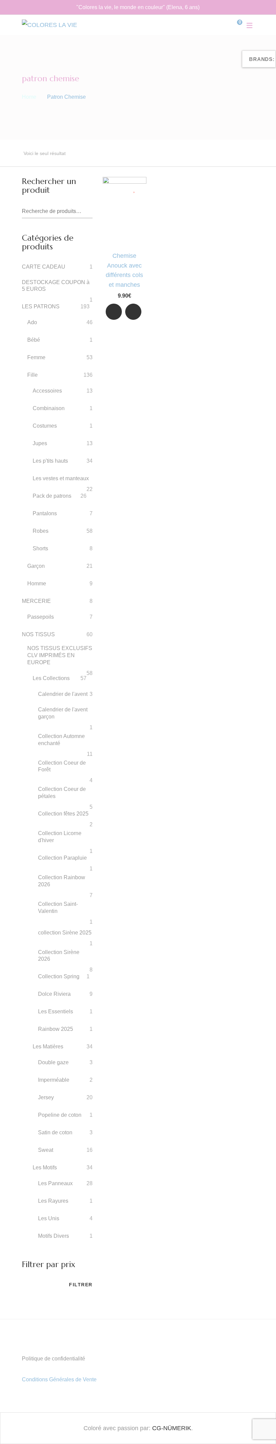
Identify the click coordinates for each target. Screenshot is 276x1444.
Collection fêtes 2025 (63, 814)
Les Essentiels (55, 1011)
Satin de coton (55, 1132)
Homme (36, 583)
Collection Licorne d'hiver (59, 836)
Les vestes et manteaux (61, 478)
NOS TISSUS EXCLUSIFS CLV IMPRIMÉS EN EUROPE (59, 655)
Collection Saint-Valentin (58, 907)
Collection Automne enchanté (61, 739)
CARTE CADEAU (43, 267)
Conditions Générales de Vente (59, 1379)
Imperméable (53, 1080)
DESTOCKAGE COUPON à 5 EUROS (56, 285)
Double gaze (53, 1062)
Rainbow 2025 (55, 1029)
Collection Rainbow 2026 (61, 880)
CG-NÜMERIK (171, 1428)
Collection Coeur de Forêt (62, 766)
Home (29, 97)
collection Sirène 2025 (65, 932)
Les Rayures (53, 1201)
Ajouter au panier (133, 313)
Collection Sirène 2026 (58, 955)
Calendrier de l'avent (63, 694)
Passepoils (40, 617)
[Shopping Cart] (234, 25)
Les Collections (51, 678)
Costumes (45, 426)
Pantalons (45, 513)
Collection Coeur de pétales (62, 792)
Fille (32, 375)
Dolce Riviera (54, 994)
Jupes (40, 443)
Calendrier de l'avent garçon (63, 713)
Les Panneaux (55, 1183)
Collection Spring (58, 976)
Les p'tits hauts (50, 461)
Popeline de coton (59, 1115)
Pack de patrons (52, 496)
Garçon (36, 566)
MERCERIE (36, 601)
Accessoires (47, 391)
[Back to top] (257, 1425)
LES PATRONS (41, 306)
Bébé (33, 340)
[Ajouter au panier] (133, 312)
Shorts (40, 548)
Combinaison (49, 408)
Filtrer (81, 1284)
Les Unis (48, 1218)
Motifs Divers (53, 1236)
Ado (32, 322)
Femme (36, 357)
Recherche (88, 211)
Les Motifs (45, 1167)
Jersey (46, 1097)
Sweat (45, 1150)
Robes (40, 531)
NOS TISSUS (38, 634)
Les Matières (48, 1046)
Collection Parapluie (62, 858)
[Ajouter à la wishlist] (135, 188)
